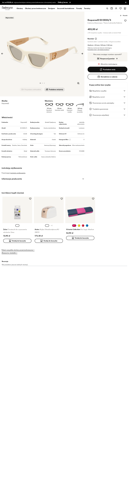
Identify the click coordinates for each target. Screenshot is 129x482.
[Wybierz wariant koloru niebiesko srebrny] (87, 225)
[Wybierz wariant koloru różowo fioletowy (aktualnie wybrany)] (74, 225)
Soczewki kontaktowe (65, 8)
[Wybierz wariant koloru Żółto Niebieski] (79, 225)
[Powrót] (2, 53)
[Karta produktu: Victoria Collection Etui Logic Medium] (80, 219)
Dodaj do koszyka (19, 241)
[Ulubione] (121, 8)
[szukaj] (107, 8)
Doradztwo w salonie (109, 77)
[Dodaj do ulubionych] (125, 21)
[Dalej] (82, 53)
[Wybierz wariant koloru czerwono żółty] (83, 225)
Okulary (20, 8)
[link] (64, 2)
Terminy (87, 8)
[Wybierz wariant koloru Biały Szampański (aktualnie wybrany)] (47, 225)
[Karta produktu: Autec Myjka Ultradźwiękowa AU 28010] (48, 220)
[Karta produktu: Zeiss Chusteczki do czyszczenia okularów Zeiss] (17, 220)
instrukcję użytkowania (17, 173)
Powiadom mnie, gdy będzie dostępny (98, 49)
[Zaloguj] (116, 8)
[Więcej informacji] (96, 39)
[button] (40, 83)
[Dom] (7, 8)
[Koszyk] (125, 8)
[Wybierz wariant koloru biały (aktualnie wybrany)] (17, 225)
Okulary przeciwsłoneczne (35, 8)
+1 (52, 226)
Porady (79, 8)
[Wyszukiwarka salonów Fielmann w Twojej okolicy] (112, 8)
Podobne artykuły (56, 89)
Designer (51, 8)
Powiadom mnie (109, 69)
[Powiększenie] (78, 83)
